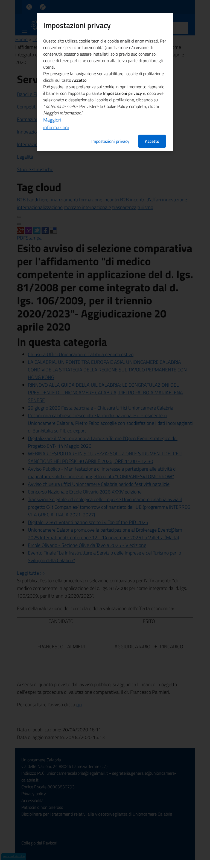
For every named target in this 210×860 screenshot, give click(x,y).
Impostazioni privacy (110, 141)
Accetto (152, 141)
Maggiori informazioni (56, 123)
